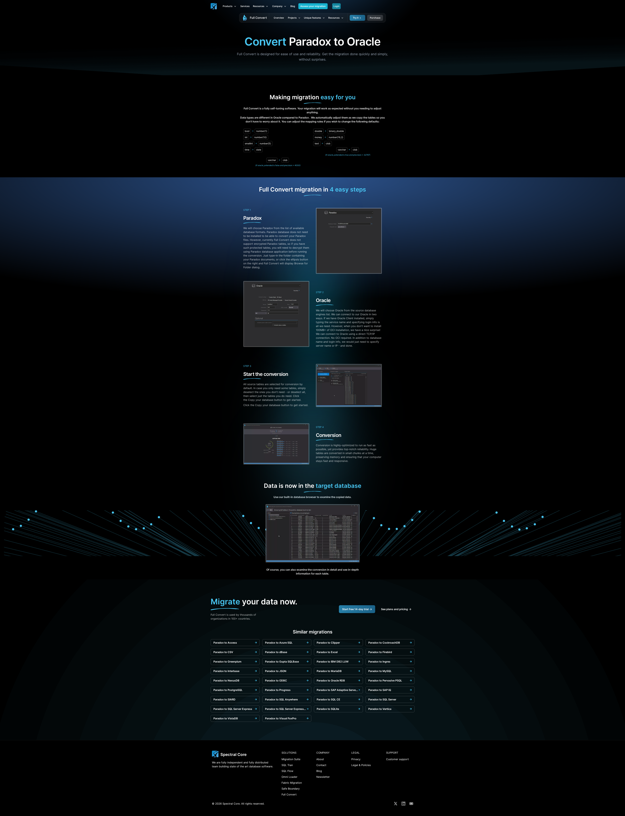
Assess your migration (313, 6)
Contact (321, 765)
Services (245, 6)
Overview (279, 17)
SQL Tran (287, 765)
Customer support (397, 759)
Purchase (375, 17)
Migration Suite (291, 759)
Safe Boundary (291, 788)
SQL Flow (287, 771)
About (320, 759)
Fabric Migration (292, 782)
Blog (292, 6)
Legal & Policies (361, 765)
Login (336, 6)
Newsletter (323, 776)
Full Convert (258, 17)
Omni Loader (289, 776)
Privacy (355, 759)
